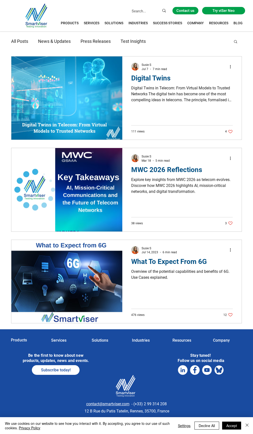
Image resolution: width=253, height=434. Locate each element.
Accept (231, 425)
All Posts (19, 41)
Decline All (207, 425)
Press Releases (96, 41)
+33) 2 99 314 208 (151, 404)
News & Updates (54, 41)
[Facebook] (195, 370)
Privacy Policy (29, 427)
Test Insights (133, 41)
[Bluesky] (219, 370)
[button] (235, 42)
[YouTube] (207, 370)
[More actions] (232, 67)
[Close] (247, 425)
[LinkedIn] (183, 370)
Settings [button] (184, 425)
